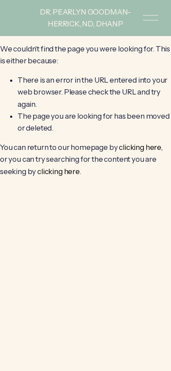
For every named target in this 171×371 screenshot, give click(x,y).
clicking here (140, 147)
